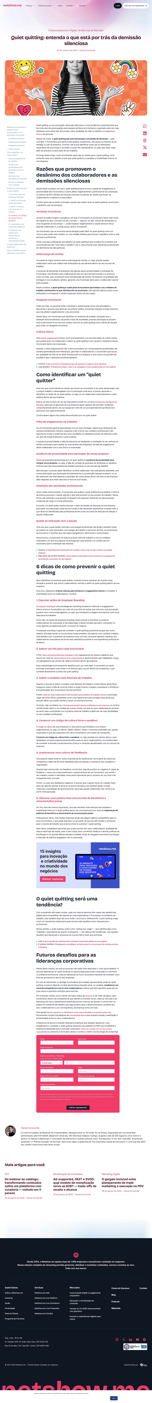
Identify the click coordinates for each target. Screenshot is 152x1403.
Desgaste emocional (16, 145)
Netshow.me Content (44, 1313)
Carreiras (9, 1298)
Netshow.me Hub (42, 1293)
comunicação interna (77, 1015)
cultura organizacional (50, 338)
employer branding (46, 606)
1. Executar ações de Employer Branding (17, 195)
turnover (89, 996)
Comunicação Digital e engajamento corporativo (85, 1294)
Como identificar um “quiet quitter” (15, 153)
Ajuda (7, 1303)
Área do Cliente (11, 1313)
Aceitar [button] (114, 1398)
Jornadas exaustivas (17, 138)
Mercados (75, 1287)
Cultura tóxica (14, 149)
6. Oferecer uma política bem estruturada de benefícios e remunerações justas (17, 235)
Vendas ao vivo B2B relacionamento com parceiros (85, 1309)
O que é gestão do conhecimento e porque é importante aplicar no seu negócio (75, 941)
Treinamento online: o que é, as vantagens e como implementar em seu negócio (83, 367)
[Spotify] (144, 1339)
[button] (30, 5)
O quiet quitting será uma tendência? (16, 245)
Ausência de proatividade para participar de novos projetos (16, 169)
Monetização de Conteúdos (68, 1174)
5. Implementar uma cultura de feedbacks (17, 225)
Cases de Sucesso (120, 1288)
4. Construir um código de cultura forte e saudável (18, 218)
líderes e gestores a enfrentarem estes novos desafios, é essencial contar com (79, 1012)
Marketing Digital (111, 1174)
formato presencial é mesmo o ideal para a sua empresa (86, 705)
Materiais (115, 1308)
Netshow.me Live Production (47, 1308)
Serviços (39, 1287)
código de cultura (45, 727)
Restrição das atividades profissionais (18, 177)
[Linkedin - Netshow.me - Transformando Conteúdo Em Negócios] (130, 1339)
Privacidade (10, 1308)
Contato (143, 1288)
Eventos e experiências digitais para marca (85, 1317)
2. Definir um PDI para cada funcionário (17, 201)
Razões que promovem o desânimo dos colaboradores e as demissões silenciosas (17, 131)
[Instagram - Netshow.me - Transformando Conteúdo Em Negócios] (117, 1339)
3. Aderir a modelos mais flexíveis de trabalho (16, 209)
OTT (7, 1174)
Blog (113, 1295)
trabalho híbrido (76, 708)
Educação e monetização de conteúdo (82, 1302)
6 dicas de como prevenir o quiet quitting (17, 189)
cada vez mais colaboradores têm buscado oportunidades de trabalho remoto (74, 695)
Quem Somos (11, 1287)
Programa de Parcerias (15, 1319)
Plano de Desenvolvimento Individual (57, 655)
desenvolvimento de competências (68, 658)
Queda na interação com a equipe (16, 183)
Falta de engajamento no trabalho (17, 160)
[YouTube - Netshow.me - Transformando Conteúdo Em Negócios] (137, 1339)
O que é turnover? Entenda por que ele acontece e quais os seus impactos (76, 364)
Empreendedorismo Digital (63, 30)
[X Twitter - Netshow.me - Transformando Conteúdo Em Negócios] (124, 1339)
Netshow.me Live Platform (46, 1298)
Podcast (115, 1301)
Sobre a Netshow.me (14, 1293)
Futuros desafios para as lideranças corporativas (16, 251)
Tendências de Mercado (90, 30)
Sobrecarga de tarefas (18, 142)
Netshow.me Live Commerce (47, 1303)
